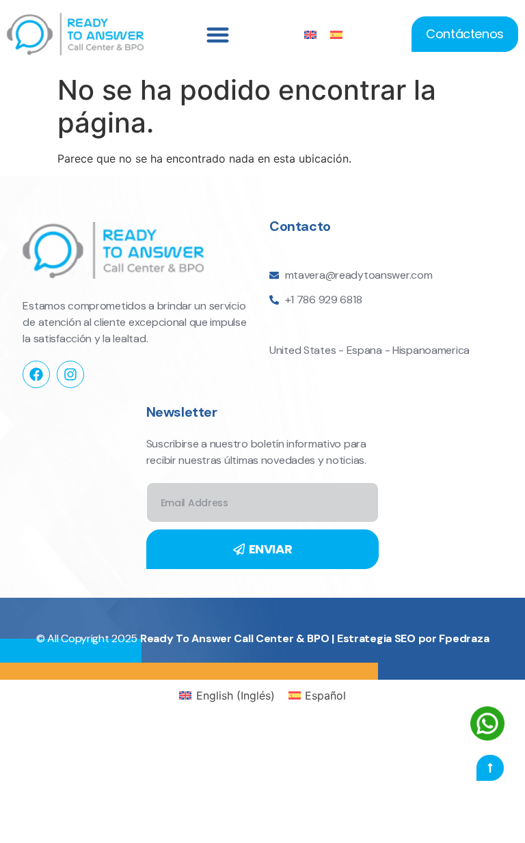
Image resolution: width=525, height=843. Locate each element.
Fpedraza (464, 638)
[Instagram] (70, 374)
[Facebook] (36, 374)
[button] (218, 34)
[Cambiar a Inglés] (310, 34)
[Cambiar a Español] (336, 34)
